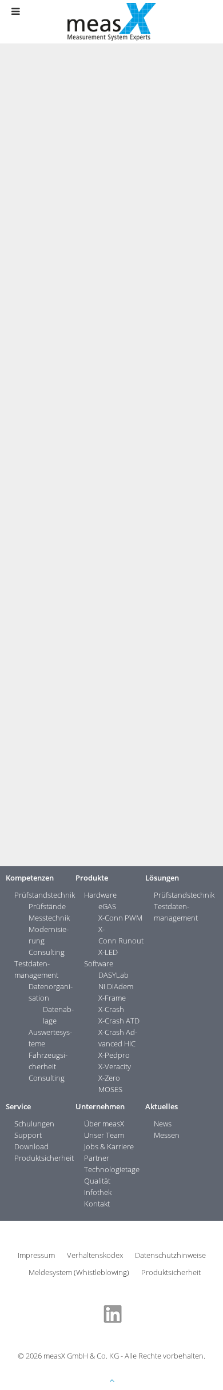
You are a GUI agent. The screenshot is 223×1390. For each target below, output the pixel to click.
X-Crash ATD (119, 1020)
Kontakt (97, 1203)
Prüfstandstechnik (44, 895)
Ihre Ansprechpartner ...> (52, 849)
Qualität (97, 1181)
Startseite (26, 153)
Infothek (98, 1192)
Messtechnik (49, 918)
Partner (96, 1158)
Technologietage (112, 1169)
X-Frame (112, 998)
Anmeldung (197, 716)
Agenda (79, 716)
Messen (167, 1135)
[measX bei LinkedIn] (112, 1313)
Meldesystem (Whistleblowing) (79, 1272)
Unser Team (104, 1135)
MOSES (110, 1089)
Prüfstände (47, 906)
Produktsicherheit (44, 1158)
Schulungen (34, 1123)
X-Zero (109, 1078)
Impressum (36, 1255)
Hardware (100, 895)
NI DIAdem (115, 986)
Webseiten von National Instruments (134, 728)
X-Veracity (114, 1066)
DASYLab (113, 975)
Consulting (47, 952)
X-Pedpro (114, 1055)
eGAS (107, 906)
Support (28, 1135)
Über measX (104, 1123)
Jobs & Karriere (109, 1146)
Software (98, 963)
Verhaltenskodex (95, 1255)
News (105, 153)
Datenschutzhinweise (170, 1255)
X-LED (108, 952)
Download (31, 1146)
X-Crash (111, 1009)
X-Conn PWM (120, 918)
